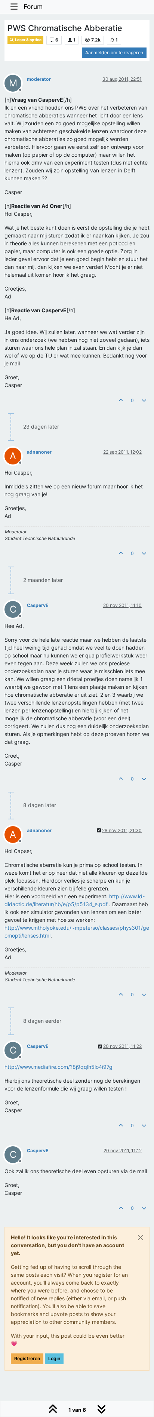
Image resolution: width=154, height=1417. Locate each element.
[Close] (140, 1237)
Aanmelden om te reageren (114, 52)
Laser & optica (27, 39)
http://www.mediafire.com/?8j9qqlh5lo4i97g (58, 1067)
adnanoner (39, 452)
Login (54, 1358)
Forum (33, 6)
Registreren (27, 1358)
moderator (39, 79)
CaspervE (38, 605)
